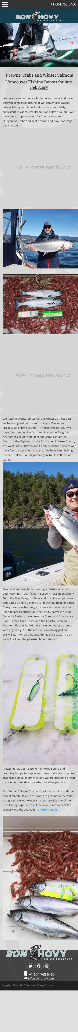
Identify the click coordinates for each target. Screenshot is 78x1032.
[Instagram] (46, 966)
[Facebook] (38, 966)
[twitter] (30, 966)
